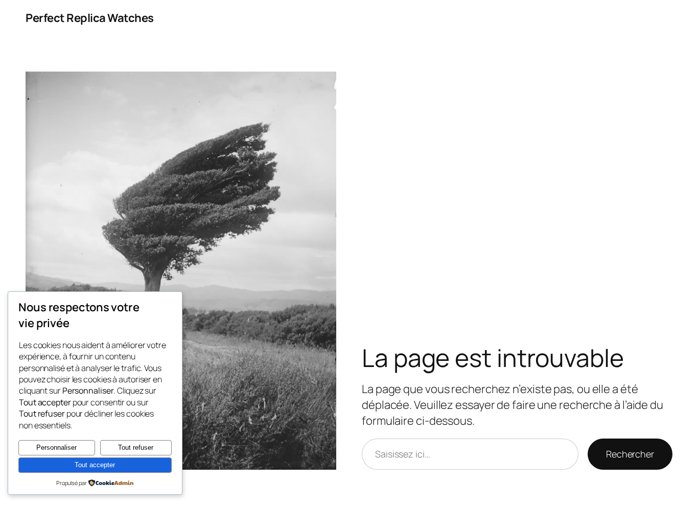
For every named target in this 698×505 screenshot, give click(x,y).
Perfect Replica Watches (90, 18)
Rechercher (630, 454)
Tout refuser (135, 447)
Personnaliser (56, 447)
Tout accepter (95, 465)
